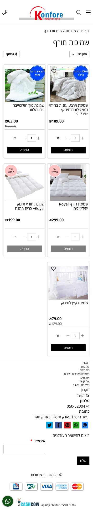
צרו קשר (84, 381)
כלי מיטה (84, 370)
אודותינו (84, 377)
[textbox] (46, 389)
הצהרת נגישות (80, 385)
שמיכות (85, 366)
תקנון (85, 389)
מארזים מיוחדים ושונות (76, 374)
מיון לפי (82, 54)
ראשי (86, 363)
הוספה (68, 150)
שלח (83, 460)
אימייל (37, 441)
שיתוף (10, 54)
